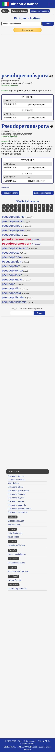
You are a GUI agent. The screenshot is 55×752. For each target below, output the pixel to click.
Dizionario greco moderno (19, 508)
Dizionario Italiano (19, 11)
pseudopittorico (12, 270)
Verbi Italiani (13, 483)
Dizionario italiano (16, 476)
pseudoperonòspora (40, 11)
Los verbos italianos (17, 554)
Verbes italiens (14, 524)
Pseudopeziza (11, 261)
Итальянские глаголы (18, 571)
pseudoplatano (12, 279)
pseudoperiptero (13, 230)
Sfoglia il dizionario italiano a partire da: (27, 309)
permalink (5, 187)
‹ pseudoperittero (10, 193)
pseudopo (8, 284)
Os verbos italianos (16, 562)
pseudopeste (10, 252)
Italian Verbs (13, 537)
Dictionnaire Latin (16, 521)
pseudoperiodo (12, 225)
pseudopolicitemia (14, 301)
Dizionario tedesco (16, 501)
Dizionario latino (15, 487)
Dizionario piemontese (18, 512)
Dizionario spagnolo (17, 505)
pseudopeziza (11, 257)
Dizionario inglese (16, 497)
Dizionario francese (16, 494)
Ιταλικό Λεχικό (14, 580)
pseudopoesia (11, 292)
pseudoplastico (12, 275)
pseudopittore (11, 266)
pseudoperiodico (13, 221)
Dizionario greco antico (18, 490)
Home (5, 11)
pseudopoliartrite (13, 297)
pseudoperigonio (13, 216)
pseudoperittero (12, 234)
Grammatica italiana (17, 479)
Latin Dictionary (15, 533)
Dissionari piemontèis (17, 588)
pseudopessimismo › (43, 193)
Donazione (27, 30)
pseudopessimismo (15, 248)
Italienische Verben (16, 545)
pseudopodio (10, 288)
